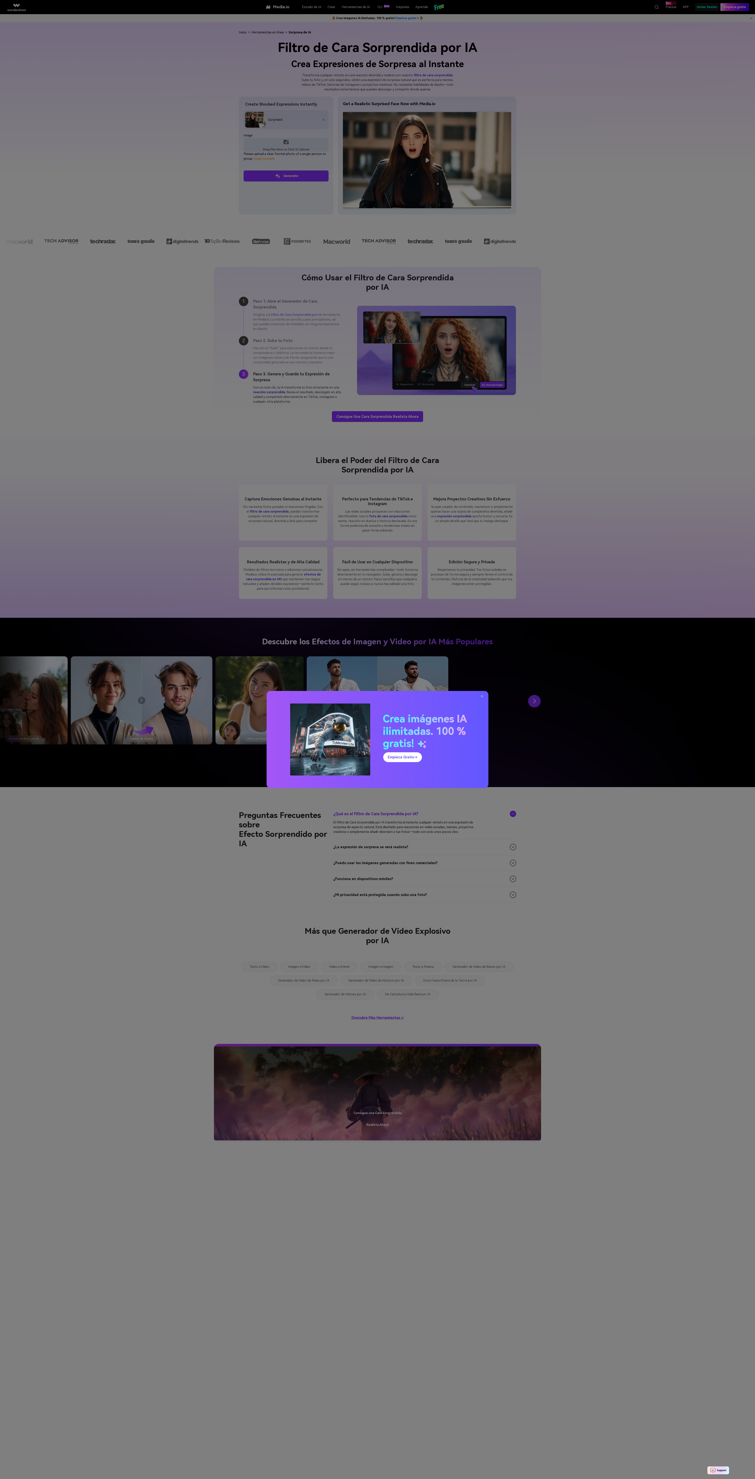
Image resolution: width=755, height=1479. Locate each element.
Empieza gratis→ (402, 757)
